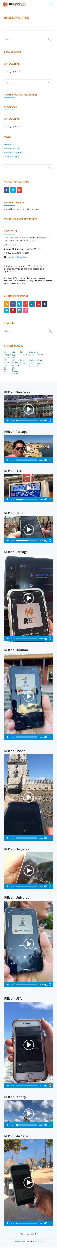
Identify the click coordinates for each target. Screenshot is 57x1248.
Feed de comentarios (14, 152)
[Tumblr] (44, 304)
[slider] (26, 420)
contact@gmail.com (19, 257)
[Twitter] (13, 190)
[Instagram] (19, 310)
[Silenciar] (45, 420)
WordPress (38, 1241)
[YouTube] (38, 304)
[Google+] (19, 190)
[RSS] (6, 304)
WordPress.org (11, 156)
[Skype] (6, 310)
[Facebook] (6, 190)
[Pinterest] (13, 310)
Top (54, 1244)
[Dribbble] (25, 310)
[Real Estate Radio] (15, 4)
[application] (28, 409)
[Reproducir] (7, 420)
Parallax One (19, 1241)
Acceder (8, 144)
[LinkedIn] (32, 304)
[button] (28, 409)
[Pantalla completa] (50, 420)
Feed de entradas (12, 148)
